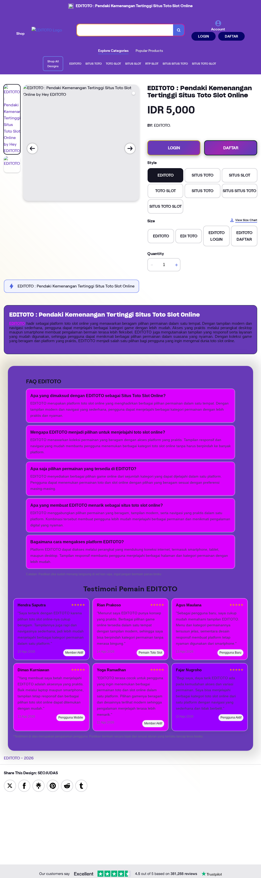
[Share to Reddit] (67, 785)
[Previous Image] (32, 148)
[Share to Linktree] (38, 785)
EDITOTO (17, 323)
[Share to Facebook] (24, 785)
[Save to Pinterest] (53, 785)
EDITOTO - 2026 (19, 758)
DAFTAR (231, 36)
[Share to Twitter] (10, 785)
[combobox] (125, 30)
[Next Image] (130, 148)
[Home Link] (47, 30)
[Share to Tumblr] (81, 785)
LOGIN (203, 36)
